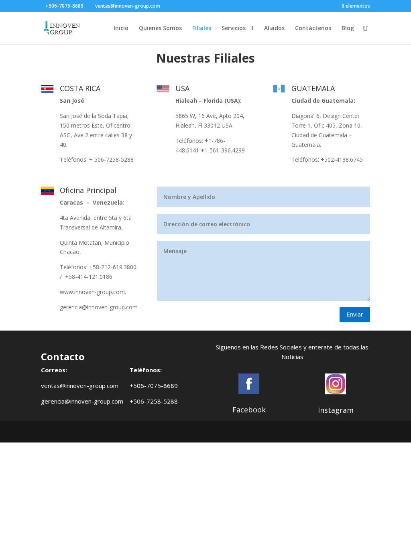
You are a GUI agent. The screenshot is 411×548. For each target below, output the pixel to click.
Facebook (249, 409)
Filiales (201, 28)
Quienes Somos (160, 28)
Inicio (121, 28)
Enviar (354, 314)
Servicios (234, 28)
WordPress (193, 431)
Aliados (274, 28)
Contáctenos (313, 28)
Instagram (336, 410)
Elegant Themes (102, 431)
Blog (348, 28)
